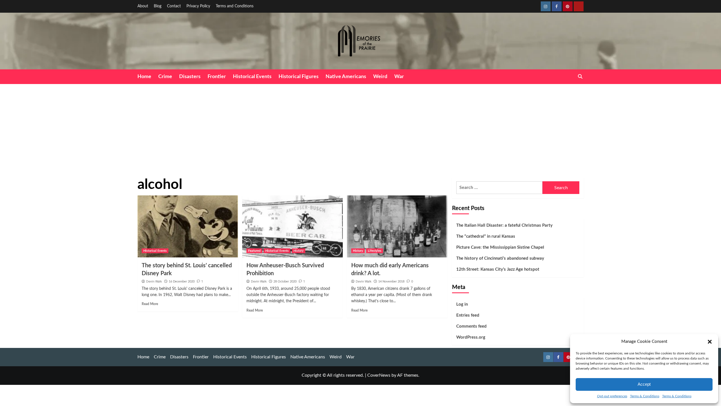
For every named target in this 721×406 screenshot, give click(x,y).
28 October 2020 (285, 281)
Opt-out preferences (612, 396)
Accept (644, 384)
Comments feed (471, 326)
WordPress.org (470, 337)
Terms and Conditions (234, 6)
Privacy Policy (198, 6)
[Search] (580, 76)
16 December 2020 (182, 281)
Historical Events (252, 76)
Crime (165, 76)
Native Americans (346, 76)
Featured (254, 250)
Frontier (217, 76)
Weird (380, 76)
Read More (150, 304)
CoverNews (378, 375)
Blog (157, 6)
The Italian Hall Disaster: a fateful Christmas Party (504, 225)
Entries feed (467, 315)
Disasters (190, 76)
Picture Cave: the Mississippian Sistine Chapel (500, 247)
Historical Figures (299, 76)
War (399, 76)
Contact (174, 6)
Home (144, 76)
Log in (462, 304)
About (142, 6)
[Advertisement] (360, 126)
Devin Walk (154, 281)
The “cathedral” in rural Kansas (485, 236)
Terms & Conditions (644, 396)
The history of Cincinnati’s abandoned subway (500, 258)
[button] (710, 342)
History (298, 250)
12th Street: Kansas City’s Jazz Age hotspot (497, 269)
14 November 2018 (391, 281)
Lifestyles (374, 250)
